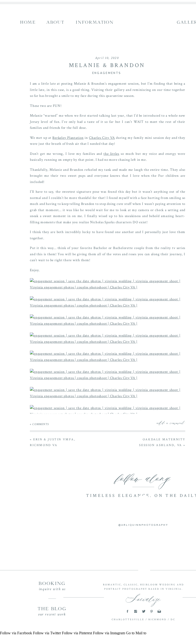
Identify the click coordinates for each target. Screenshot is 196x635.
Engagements (106, 73)
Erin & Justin (107, 549)
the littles (111, 153)
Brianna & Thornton (107, 561)
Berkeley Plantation (67, 137)
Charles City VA (102, 137)
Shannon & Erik (107, 555)
